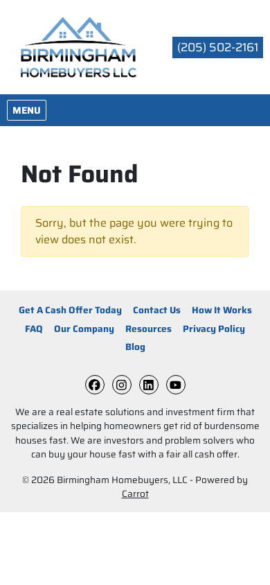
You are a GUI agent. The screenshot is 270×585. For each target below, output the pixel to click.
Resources (148, 329)
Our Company (84, 329)
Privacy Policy (214, 329)
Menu (29, 110)
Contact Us (157, 310)
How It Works (222, 310)
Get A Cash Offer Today (70, 310)
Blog (135, 347)
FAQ (34, 329)
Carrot (135, 494)
